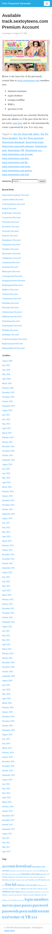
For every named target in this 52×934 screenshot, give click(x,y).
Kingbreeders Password (11, 213)
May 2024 (6, 477)
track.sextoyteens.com (28, 80)
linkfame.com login (11, 891)
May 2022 (6, 586)
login (29, 899)
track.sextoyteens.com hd (14, 162)
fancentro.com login (30, 873)
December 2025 (8, 392)
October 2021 (7, 617)
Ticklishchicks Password (12, 325)
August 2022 (7, 572)
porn (23, 911)
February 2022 (8, 599)
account (8, 865)
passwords (10, 911)
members (41, 899)
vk (22, 916)
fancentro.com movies (15, 877)
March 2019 (7, 748)
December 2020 (8, 662)
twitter (14, 916)
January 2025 (7, 441)
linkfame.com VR (7, 900)
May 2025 (6, 423)
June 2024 (6, 473)
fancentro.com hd (15, 874)
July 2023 (6, 522)
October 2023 (7, 509)
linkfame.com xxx (18, 900)
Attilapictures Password (11, 258)
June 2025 (6, 419)
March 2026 (7, 383)
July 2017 (6, 838)
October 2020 (7, 671)
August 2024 (7, 464)
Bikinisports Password (11, 271)
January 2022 (7, 604)
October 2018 (7, 770)
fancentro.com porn (8, 880)
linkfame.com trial (40, 895)
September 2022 (8, 567)
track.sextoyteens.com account (17, 154)
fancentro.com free (32, 871)
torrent (43, 911)
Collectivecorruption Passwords (14, 339)
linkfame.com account (27, 884)
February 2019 (8, 752)
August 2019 (7, 734)
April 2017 (6, 851)
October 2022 (7, 563)
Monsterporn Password (11, 253)
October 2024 (7, 455)
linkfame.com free (14, 889)
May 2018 (6, 793)
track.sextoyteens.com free (15, 158)
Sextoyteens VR (16, 150)
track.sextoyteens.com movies (17, 170)
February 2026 (8, 387)
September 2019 (8, 730)
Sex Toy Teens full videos (26, 134)
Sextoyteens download (13, 142)
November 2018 (8, 766)
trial (5, 916)
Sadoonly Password (9, 235)
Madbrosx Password (10, 289)
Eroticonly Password (10, 231)
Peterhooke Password (10, 222)
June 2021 (6, 635)
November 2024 (8, 450)
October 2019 (7, 725)
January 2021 (7, 658)
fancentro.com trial (21, 880)
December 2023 (8, 500)
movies (8, 905)
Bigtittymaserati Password (12, 343)
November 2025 (8, 396)
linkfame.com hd (42, 889)
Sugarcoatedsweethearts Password (15, 195)
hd (14, 884)
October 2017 (7, 824)
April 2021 (6, 644)
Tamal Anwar (9, 930)
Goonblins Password (10, 249)
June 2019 (6, 743)
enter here (17, 123)
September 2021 (8, 621)
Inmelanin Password (10, 267)
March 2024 (7, 487)
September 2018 (8, 775)
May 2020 (6, 694)
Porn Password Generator (16, 3)
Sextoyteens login (34, 142)
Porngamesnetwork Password (13, 280)
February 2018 (8, 806)
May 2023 (6, 532)
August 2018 (7, 779)
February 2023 (8, 545)
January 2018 (7, 811)
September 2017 (8, 829)
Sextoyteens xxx (33, 150)
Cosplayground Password (12, 276)
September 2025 (8, 405)
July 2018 (6, 784)
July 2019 (6, 739)
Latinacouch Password (11, 262)
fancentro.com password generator (34, 877)
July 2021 (6, 631)
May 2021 (6, 640)
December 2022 (8, 554)
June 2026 (6, 369)
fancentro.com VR (34, 880)
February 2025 (8, 437)
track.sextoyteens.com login (16, 166)
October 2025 (7, 401)
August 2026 (7, 360)
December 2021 (8, 608)
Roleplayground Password (12, 285)
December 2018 (8, 761)
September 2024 (8, 459)
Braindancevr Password (11, 240)
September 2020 (8, 676)
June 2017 (6, 842)
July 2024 (6, 468)
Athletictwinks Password (12, 312)
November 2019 (8, 721)
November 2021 (8, 612)
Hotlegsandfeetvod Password (13, 348)
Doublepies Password (10, 334)
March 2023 (7, 541)
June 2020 (6, 689)
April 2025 (6, 428)
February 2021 (8, 653)
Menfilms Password (10, 330)
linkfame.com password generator (12, 895)
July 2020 (6, 685)
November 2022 (8, 558)
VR (28, 916)
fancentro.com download (18, 871)
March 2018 (7, 802)
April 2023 (6, 536)
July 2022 (6, 577)
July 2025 (6, 414)
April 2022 (6, 590)
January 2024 (7, 495)
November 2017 (8, 820)
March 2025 (7, 433)
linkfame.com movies (42, 892)
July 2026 (6, 365)
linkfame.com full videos (29, 889)
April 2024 (6, 482)
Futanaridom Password (11, 244)
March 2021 (7, 649)
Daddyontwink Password (11, 316)
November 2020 (8, 666)
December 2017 (8, 815)
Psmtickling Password (11, 321)
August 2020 (7, 680)
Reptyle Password (9, 208)
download (23, 865)
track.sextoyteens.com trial (15, 174)
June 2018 (6, 788)
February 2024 (8, 491)
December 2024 (8, 446)
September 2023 (8, 513)
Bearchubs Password (10, 307)
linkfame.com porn (28, 895)
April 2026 (6, 378)
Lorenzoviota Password (11, 217)
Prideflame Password (10, 303)
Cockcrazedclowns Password (13, 204)
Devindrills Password (10, 226)
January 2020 (7, 712)
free (8, 884)
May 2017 (6, 847)
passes (27, 905)
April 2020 (6, 698)
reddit (32, 911)
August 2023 (7, 518)
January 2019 (7, 757)
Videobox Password (10, 294)
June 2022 (6, 581)
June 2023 (6, 527)
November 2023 (8, 504)
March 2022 (7, 595)
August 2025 (7, 410)
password (40, 905)
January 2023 (7, 550)
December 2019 (8, 716)
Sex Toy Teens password (31, 138)
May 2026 (6, 374)
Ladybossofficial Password (12, 199)
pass (17, 905)
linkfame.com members (27, 892)
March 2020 (7, 703)
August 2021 (7, 626)
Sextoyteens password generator (18, 146)
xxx (34, 916)
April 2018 (6, 797)
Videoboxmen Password (11, 298)
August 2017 (7, 833)
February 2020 (8, 707)
